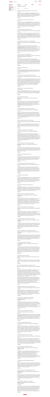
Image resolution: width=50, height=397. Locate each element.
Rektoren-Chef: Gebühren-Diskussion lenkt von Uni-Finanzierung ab (25, 120)
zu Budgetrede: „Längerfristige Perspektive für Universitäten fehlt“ (26, 218)
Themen (32, 4)
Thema (18, 8)
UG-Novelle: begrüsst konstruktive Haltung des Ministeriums (25, 19)
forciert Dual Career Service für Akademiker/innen (24, 54)
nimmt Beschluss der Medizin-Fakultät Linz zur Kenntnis (24, 334)
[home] (13, 1)
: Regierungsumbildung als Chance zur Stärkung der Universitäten (25, 108)
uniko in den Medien (11, 7)
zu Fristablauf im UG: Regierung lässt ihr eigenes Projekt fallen (25, 297)
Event (9, 10)
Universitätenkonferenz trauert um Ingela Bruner (23, 255)
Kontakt (25, 394)
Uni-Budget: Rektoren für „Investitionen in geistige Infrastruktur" (25, 88)
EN (40, 0)
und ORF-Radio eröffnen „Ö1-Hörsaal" (22, 96)
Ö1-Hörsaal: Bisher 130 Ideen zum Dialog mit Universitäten (24, 29)
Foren (26, 4)
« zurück (18, 284)
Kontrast (36, 0)
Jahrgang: (26, 8)
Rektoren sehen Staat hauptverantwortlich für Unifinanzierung (25, 184)
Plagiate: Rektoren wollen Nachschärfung (22, 67)
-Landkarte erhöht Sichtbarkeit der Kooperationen (24, 242)
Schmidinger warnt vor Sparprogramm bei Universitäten (24, 322)
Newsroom (39, 4)
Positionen (18, 4)
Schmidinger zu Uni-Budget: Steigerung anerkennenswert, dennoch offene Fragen (27, 10)
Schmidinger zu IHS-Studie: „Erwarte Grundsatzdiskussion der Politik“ (25, 193)
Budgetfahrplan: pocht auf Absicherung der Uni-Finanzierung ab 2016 (26, 286)
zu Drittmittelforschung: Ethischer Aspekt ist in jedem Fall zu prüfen (26, 163)
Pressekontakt (10, 9)
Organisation (11, 4)
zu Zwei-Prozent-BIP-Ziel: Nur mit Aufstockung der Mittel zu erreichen (26, 230)
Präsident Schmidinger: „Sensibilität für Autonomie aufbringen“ (25, 381)
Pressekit (10, 8)
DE (39, 0)
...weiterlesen (18, 17)
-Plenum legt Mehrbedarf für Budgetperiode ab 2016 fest (24, 346)
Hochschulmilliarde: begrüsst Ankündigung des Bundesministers (25, 360)
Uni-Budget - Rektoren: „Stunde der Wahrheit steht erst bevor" (25, 310)
